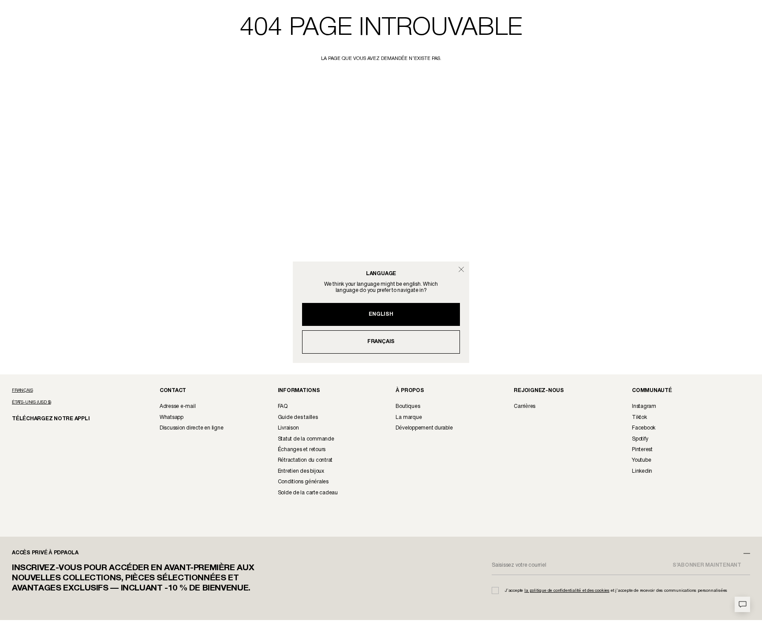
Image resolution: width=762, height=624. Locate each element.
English (381, 314)
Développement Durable (424, 428)
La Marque (409, 417)
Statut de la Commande (306, 439)
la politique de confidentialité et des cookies (566, 591)
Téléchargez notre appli (45, 418)
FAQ (283, 406)
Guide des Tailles (298, 417)
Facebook (643, 428)
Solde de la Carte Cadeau (308, 492)
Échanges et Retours (301, 449)
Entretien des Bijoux (301, 471)
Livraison (288, 428)
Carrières (524, 406)
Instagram (644, 406)
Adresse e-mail (178, 406)
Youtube (641, 460)
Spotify (640, 439)
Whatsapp (171, 417)
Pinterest (642, 449)
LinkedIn (642, 471)
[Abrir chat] (742, 604)
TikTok (639, 417)
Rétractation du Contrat (305, 460)
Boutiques (408, 406)
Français (381, 341)
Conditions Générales (303, 481)
